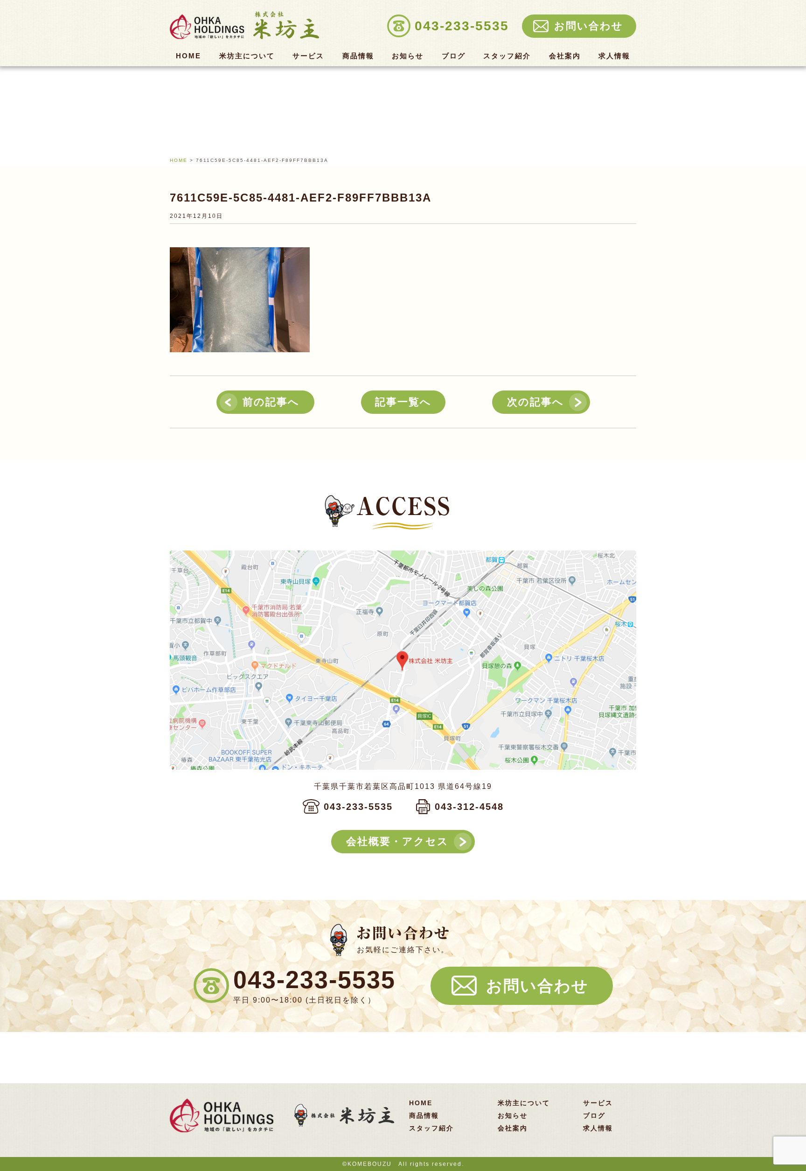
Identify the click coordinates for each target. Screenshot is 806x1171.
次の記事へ (535, 402)
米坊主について (247, 56)
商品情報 (358, 56)
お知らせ (408, 56)
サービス (308, 56)
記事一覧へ (403, 402)
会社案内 (565, 56)
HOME (188, 56)
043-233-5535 (358, 807)
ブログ (454, 56)
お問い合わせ (537, 986)
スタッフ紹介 (507, 56)
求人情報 (614, 56)
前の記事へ (271, 402)
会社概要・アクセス (397, 841)
